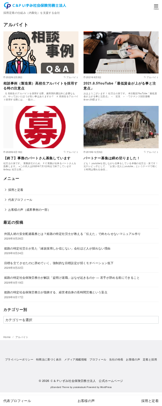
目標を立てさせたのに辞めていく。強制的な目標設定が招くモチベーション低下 (58, 263)
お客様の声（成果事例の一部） (29, 209)
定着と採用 (150, 359)
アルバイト (21, 337)
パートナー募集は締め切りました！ (112, 157)
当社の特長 (116, 359)
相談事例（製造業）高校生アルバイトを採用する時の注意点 (40, 85)
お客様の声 (133, 359)
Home (7, 337)
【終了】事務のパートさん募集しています (37, 157)
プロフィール (97, 359)
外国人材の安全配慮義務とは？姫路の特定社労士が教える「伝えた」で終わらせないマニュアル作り (72, 233)
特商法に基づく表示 (49, 359)
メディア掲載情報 (75, 359)
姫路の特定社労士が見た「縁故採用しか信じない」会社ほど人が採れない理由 (57, 248)
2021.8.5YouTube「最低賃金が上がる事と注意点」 (120, 85)
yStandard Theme (59, 387)
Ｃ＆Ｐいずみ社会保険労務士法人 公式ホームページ (86, 380)
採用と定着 (15, 189)
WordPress (106, 387)
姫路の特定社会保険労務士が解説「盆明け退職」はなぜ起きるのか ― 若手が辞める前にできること (72, 277)
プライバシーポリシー (19, 359)
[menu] (156, 6)
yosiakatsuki (79, 387)
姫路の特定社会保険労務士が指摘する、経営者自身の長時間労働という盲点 (56, 292)
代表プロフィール (20, 199)
